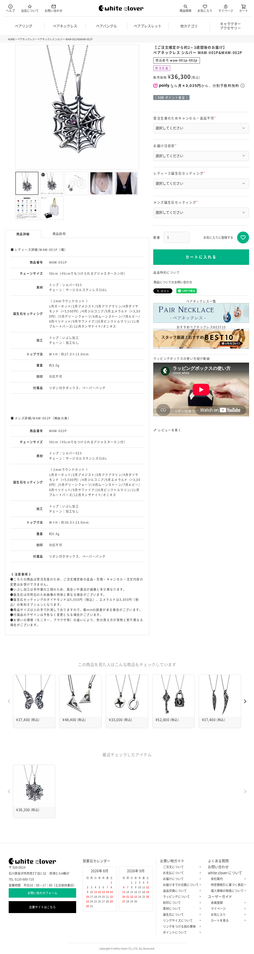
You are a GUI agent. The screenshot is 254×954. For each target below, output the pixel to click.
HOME (11, 39)
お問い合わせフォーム (42, 892)
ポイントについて (175, 932)
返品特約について (166, 272)
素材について (172, 908)
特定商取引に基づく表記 (227, 884)
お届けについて (173, 878)
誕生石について (173, 914)
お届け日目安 (165, 145)
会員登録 (217, 902)
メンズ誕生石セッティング (176, 202)
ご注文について (173, 866)
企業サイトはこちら (42, 907)
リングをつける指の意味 (179, 926)
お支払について (173, 872)
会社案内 (217, 878)
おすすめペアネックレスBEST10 (201, 327)
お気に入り (204, 10)
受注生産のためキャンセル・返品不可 (185, 118)
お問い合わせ (54, 10)
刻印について (172, 902)
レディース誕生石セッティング (180, 173)
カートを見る (220, 920)
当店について (30, 10)
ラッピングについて (176, 896)
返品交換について (175, 890)
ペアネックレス (26, 39)
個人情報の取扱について (227, 890)
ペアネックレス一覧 (201, 301)
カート (243, 10)
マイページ (225, 10)
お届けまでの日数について (181, 884)
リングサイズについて (178, 920)
